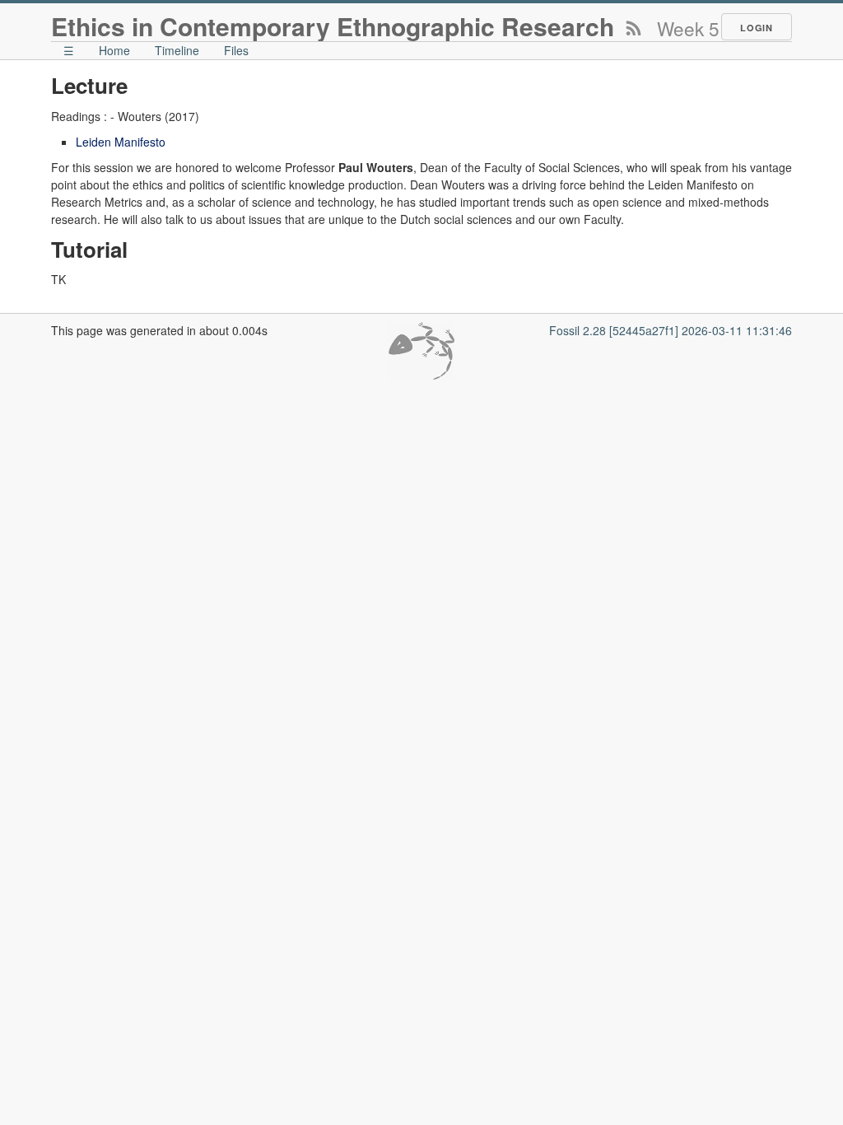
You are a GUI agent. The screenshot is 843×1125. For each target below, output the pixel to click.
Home (114, 50)
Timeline (177, 50)
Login (756, 27)
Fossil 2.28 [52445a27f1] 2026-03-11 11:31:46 (670, 330)
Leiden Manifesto (120, 141)
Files (236, 50)
